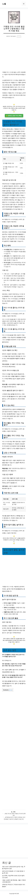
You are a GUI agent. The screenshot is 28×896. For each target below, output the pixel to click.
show (10, 690)
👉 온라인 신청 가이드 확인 (14, 115)
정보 (14, 811)
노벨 (4, 4)
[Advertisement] (14, 55)
